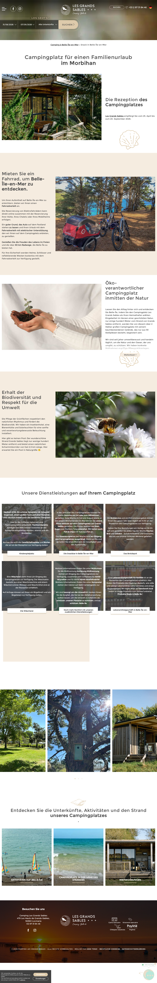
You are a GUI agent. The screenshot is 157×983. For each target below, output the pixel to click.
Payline (132, 930)
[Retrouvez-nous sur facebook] (13, 9)
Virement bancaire (130, 923)
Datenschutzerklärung (134, 949)
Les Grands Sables (114, 116)
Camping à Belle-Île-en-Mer (65, 45)
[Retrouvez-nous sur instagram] (20, 9)
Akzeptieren (40, 974)
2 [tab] (78, 779)
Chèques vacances (117, 930)
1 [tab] (75, 779)
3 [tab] (82, 779)
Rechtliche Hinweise (110, 949)
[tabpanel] (78, 730)
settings (22, 980)
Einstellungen (41, 979)
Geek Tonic (92, 949)
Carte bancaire (114, 923)
